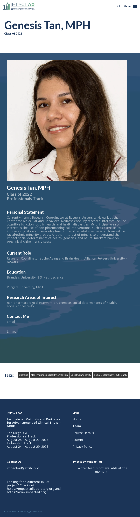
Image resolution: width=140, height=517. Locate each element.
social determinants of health (110, 374)
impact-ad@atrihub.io (23, 468)
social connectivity (81, 374)
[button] (130, 6)
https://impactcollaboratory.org (30, 489)
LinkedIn (13, 331)
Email (11, 322)
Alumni (78, 440)
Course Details (83, 433)
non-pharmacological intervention (49, 374)
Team (77, 426)
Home (77, 419)
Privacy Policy (82, 446)
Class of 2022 (13, 33)
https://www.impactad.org (26, 492)
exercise (23, 374)
